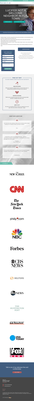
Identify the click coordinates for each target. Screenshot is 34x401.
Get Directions (5, 382)
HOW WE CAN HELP (8, 21)
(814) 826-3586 (25, 0)
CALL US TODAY (17, 372)
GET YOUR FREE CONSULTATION (19, 21)
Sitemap (4, 390)
